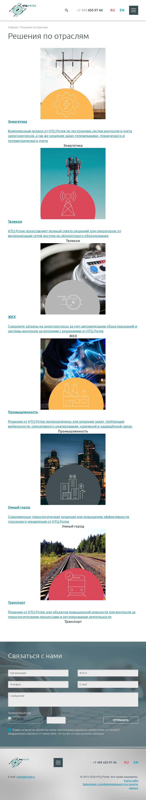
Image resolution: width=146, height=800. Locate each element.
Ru (112, 10)
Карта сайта (131, 780)
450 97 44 (90, 10)
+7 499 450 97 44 (105, 762)
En (122, 10)
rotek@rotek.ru (26, 776)
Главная (13, 27)
